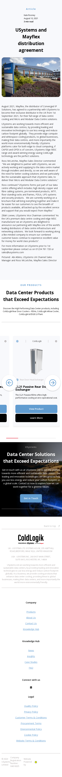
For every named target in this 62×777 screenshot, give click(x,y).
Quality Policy (31, 706)
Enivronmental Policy (31, 729)
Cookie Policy (31, 734)
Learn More (35, 417)
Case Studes (31, 662)
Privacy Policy (31, 711)
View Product (35, 408)
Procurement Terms (31, 723)
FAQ (31, 667)
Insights (31, 656)
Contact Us (31, 623)
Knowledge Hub (31, 629)
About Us (31, 617)
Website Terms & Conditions (31, 740)
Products (31, 611)
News (31, 650)
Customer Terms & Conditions (31, 717)
